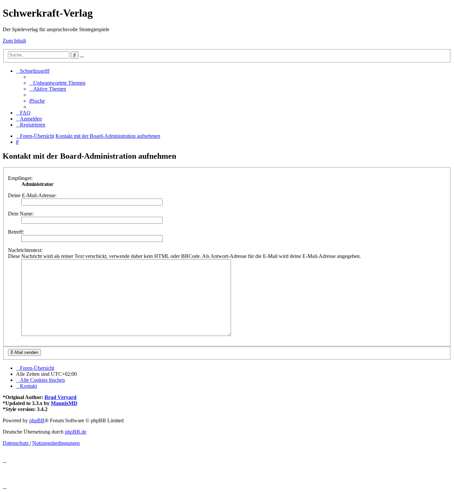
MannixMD (64, 403)
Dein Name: (21, 213)
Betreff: (16, 232)
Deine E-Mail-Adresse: (32, 195)
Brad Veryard (60, 397)
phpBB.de (75, 432)
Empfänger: (20, 178)
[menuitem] (57, 83)
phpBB (37, 420)
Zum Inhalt (14, 40)
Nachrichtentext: (25, 250)
